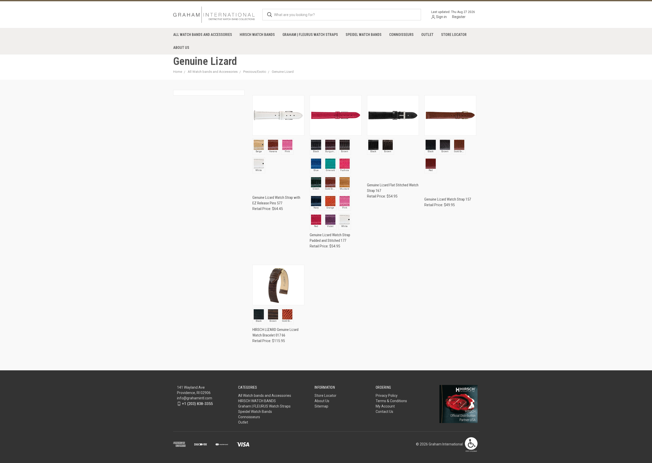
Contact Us (384, 412)
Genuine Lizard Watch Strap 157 (447, 199)
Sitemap (321, 406)
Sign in (441, 17)
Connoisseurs (401, 35)
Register (459, 17)
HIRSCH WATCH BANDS (257, 35)
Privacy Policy (387, 396)
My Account (385, 406)
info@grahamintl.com (194, 398)
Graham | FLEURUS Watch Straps (310, 35)
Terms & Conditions (391, 401)
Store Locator (454, 35)
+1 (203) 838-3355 (197, 403)
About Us (181, 48)
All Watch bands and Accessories (202, 35)
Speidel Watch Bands (364, 35)
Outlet (427, 35)
